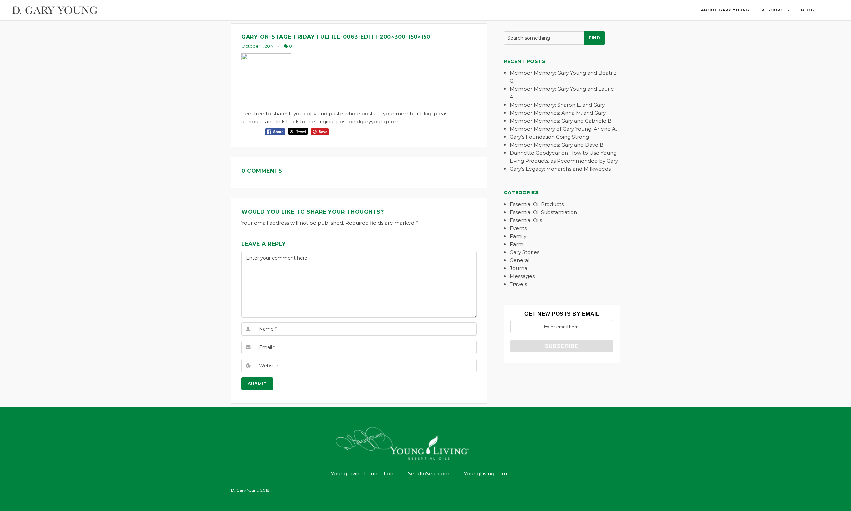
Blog (807, 10)
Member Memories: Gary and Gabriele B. (561, 121)
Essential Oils (526, 220)
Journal (519, 268)
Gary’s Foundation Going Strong (549, 137)
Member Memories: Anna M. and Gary (558, 113)
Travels (518, 284)
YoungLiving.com (485, 473)
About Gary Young (725, 10)
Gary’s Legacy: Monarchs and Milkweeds (560, 169)
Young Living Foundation (362, 473)
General (519, 260)
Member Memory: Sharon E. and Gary (557, 105)
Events (518, 228)
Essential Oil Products (537, 204)
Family (518, 236)
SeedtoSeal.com (428, 473)
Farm (516, 244)
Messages (522, 276)
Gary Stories (524, 252)
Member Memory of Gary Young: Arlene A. (563, 129)
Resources (775, 10)
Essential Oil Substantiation (543, 212)
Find (594, 37)
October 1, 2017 (257, 46)
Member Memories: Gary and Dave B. (557, 145)
